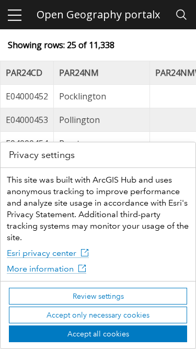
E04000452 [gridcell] (27, 96)
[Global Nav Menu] (14, 14)
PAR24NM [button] (79, 72)
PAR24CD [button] (24, 72)
